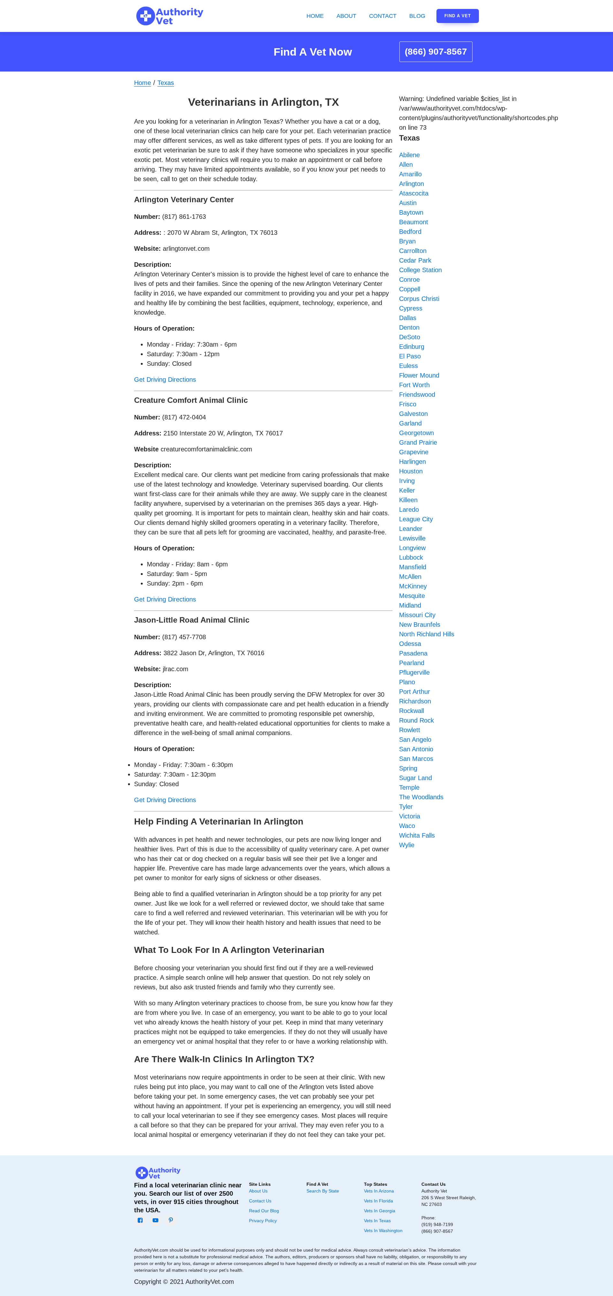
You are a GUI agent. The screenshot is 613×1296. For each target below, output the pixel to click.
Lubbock (411, 557)
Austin (408, 202)
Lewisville (412, 538)
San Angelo (415, 739)
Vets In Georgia (379, 1210)
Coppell (409, 289)
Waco (407, 825)
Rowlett (409, 729)
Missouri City (417, 614)
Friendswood (417, 394)
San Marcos (416, 758)
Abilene (409, 154)
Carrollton (413, 250)
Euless (408, 365)
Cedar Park (415, 260)
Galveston (413, 413)
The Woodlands (421, 797)
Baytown (411, 212)
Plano (407, 682)
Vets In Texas (377, 1220)
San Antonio (416, 749)
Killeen (408, 499)
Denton (409, 327)
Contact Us (260, 1200)
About (346, 16)
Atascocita (413, 193)
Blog (417, 16)
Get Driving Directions (165, 379)
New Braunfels (419, 624)
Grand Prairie (418, 442)
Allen (406, 164)
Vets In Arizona (379, 1190)
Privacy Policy (263, 1220)
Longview (412, 547)
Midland (410, 605)
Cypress (410, 308)
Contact (383, 16)
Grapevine (413, 452)
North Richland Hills (426, 634)
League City (416, 519)
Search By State (322, 1190)
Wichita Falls (417, 835)
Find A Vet (457, 15)
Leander (410, 528)
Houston (411, 471)
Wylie (406, 844)
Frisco (407, 404)
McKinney (413, 586)
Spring (408, 768)
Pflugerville (414, 672)
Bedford (410, 231)
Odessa (410, 643)
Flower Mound (419, 375)
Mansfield (412, 567)
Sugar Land (415, 777)
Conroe (409, 279)
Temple (409, 787)
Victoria (409, 816)
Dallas (407, 317)
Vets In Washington (383, 1230)
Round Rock (416, 720)
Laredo (409, 509)
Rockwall (411, 710)
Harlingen (412, 461)
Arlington (411, 183)
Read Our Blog (264, 1210)
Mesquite (412, 595)
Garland (410, 423)
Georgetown (416, 432)
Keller (407, 490)
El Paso (410, 356)
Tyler (406, 806)
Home (315, 16)
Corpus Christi (419, 298)
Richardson (415, 701)
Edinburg (411, 346)
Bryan (407, 241)
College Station (420, 269)
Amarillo (410, 174)
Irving (407, 480)
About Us (258, 1190)
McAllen (410, 576)
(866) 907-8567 (436, 52)
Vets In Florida (378, 1200)
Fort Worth (414, 384)
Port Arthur (414, 691)
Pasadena (413, 653)
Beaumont (413, 222)
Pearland (411, 662)
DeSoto (409, 337)
